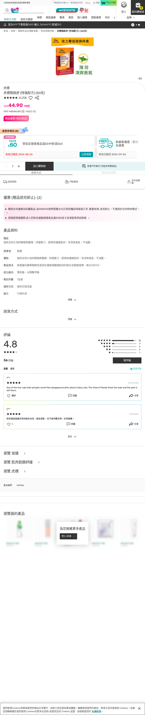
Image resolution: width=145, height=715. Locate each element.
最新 (12, 369)
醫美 (62, 17)
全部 (6, 369)
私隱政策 (96, 711)
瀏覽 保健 (11, 453)
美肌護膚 (51, 17)
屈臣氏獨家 (27, 19)
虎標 (7, 88)
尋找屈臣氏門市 (76, 3)
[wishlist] (30, 97)
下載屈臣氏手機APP (61, 3)
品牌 (129, 17)
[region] (72, 709)
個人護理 (82, 17)
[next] (114, 17)
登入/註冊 (66, 536)
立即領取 (86, 154)
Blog (88, 3)
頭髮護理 (96, 17)
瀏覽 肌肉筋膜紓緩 (19, 462)
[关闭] (139, 708)
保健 (39, 17)
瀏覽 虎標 (11, 471)
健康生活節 (10, 19)
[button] (138, 7)
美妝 (70, 17)
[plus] (18, 166)
